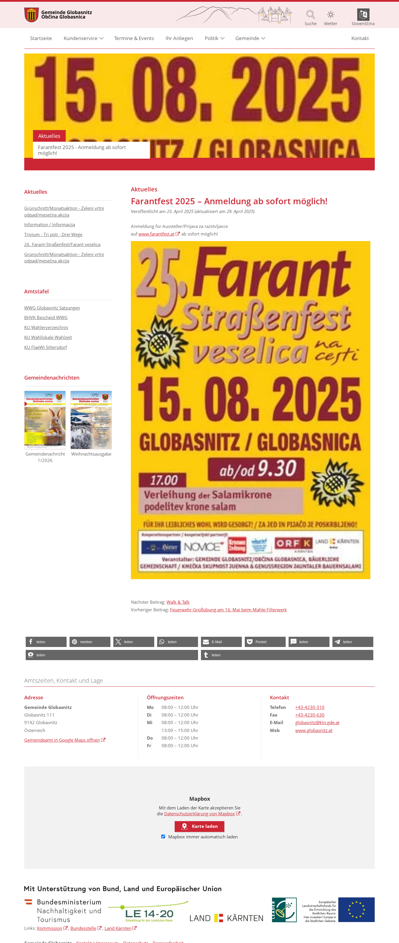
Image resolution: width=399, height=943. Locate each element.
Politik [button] (211, 38)
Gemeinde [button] (247, 38)
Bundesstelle (86, 928)
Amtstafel (36, 291)
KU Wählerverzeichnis (46, 327)
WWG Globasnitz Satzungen (52, 308)
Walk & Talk (178, 602)
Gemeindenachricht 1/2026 (45, 457)
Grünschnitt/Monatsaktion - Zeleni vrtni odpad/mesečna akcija (64, 211)
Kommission (52, 928)
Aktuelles (35, 191)
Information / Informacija (49, 224)
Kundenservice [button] (81, 38)
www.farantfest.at (159, 234)
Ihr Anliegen (179, 38)
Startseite (41, 38)
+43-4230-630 (310, 715)
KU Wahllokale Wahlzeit (48, 337)
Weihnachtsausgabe (91, 454)
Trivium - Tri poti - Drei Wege (53, 234)
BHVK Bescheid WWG (45, 317)
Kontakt (360, 38)
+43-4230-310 (310, 707)
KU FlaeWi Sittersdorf (45, 347)
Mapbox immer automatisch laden (202, 837)
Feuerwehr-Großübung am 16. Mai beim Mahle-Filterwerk (228, 609)
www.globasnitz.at (313, 730)
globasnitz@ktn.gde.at (317, 722)
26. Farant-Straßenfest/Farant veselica (62, 244)
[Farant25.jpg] (250, 410)
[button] (46, 642)
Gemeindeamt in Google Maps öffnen (65, 740)
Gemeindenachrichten (51, 377)
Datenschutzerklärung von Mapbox (202, 813)
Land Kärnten (121, 928)
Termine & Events (134, 38)
